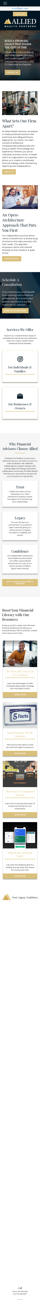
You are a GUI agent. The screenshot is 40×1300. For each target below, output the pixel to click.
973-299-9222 (23, 1292)
